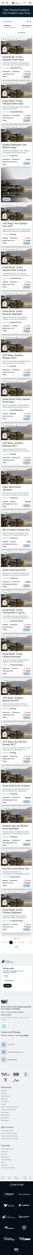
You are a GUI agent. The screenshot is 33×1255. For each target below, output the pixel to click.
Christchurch (5, 1101)
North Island (5, 1120)
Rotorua (3, 1093)
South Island (5, 1118)
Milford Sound (5, 1115)
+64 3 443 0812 (24, 1035)
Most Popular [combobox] (22, 32)
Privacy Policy (3, 1177)
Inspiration (4, 1165)
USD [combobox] (24, 2)
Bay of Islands (5, 1096)
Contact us (6, 199)
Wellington (4, 1099)
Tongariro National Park (8, 1109)
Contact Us (4, 1151)
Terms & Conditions (16, 1177)
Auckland (4, 1090)
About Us (4, 1154)
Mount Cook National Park (9, 1107)
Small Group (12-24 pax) (9, 1133)
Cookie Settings (25, 1177)
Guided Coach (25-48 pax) (9, 1136)
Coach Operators (6, 1159)
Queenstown (5, 1112)
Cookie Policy (9, 1177)
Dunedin (3, 1104)
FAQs (2, 1162)
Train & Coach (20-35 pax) (9, 1139)
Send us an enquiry (6, 1014)
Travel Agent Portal (7, 1149)
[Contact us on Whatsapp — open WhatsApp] (4, 1026)
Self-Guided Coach (7, 1130)
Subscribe (7, 986)
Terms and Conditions (8, 1168)
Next (16, 946)
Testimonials (5, 1157)
